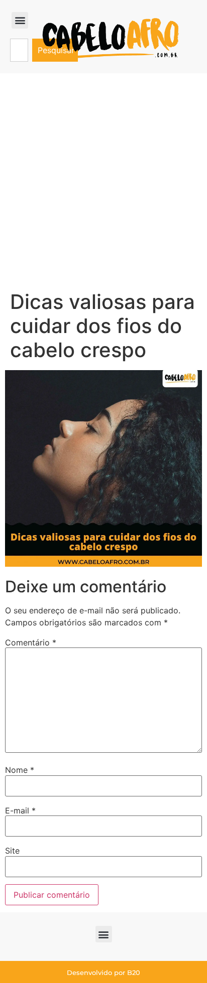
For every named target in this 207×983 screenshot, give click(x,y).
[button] (20, 20)
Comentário (30, 642)
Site (12, 851)
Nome (19, 770)
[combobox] (19, 50)
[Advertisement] (103, 181)
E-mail (20, 810)
